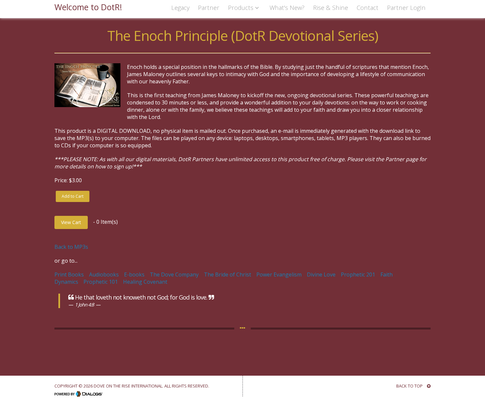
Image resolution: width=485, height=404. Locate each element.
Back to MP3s (71, 246)
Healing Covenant (145, 281)
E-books (134, 274)
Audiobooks (104, 274)
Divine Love (321, 274)
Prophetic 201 (358, 274)
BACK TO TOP (410, 386)
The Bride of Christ (227, 274)
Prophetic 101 (100, 281)
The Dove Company (174, 274)
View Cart (71, 222)
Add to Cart (72, 196)
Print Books (69, 274)
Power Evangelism (279, 274)
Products (241, 7)
